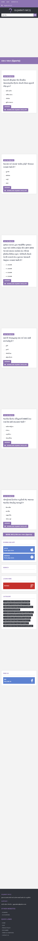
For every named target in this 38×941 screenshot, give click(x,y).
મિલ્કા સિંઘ (8, 507)
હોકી (7, 345)
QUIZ (8, 2)
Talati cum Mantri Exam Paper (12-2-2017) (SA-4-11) (17, 620)
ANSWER (7, 106)
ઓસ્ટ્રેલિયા (9, 438)
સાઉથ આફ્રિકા (9, 426)
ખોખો (7, 183)
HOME (3, 2)
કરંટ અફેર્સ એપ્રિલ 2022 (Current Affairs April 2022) (16, 601)
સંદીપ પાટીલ (9, 91)
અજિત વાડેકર (9, 94)
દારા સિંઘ (8, 511)
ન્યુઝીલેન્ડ (8, 434)
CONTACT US (14, 2)
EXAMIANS (5, 912)
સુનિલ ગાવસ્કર (9, 102)
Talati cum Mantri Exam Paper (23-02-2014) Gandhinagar (18, 607)
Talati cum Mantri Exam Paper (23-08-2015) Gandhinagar (18, 626)
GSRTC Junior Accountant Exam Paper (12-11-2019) (16, 604)
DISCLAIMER (5, 930)
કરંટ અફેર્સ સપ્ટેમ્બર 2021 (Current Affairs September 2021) (18, 612)
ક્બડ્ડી (7, 179)
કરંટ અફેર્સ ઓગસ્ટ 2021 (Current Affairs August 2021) (17, 617)
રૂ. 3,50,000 (9, 272)
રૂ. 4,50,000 (9, 265)
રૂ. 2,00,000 (9, 268)
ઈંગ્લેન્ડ (7, 430)
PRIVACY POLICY (6, 928)
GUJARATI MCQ (22, 10)
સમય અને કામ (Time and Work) (11, 609)
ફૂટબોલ (7, 171)
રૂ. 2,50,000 (9, 276)
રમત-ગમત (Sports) (8, 76)
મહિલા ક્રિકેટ (9, 357)
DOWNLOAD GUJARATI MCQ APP (17, 109)
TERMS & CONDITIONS (8, 932)
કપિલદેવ (8, 98)
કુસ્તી (7, 349)
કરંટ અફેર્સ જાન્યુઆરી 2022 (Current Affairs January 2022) (18, 615)
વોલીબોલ (8, 175)
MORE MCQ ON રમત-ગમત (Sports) (19, 534)
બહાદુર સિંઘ (8, 515)
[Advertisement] (19, 37)
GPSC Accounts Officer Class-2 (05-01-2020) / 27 (16, 623)
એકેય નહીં (8, 519)
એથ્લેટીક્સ (8, 353)
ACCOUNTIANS (6, 915)
